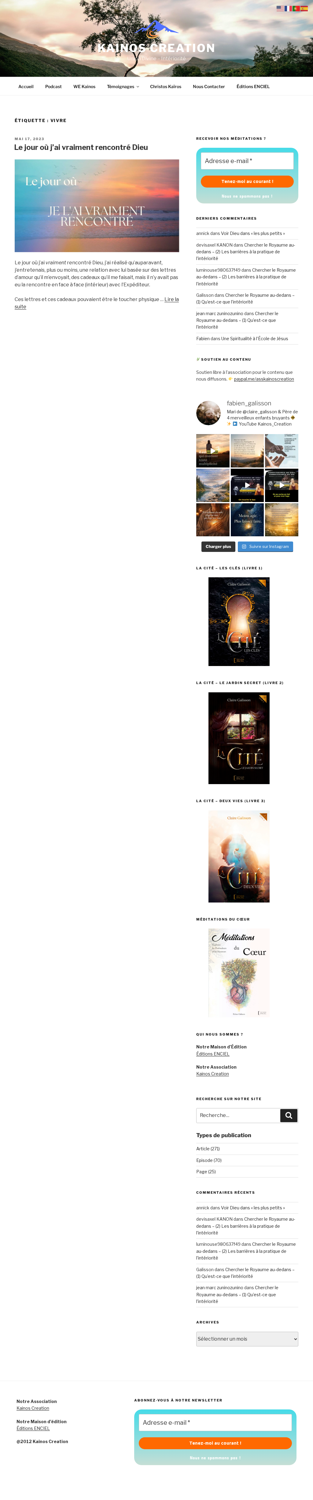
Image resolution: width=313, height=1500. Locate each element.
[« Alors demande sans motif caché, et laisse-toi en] (281, 520)
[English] (281, 8)
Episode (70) (209, 1160)
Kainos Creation (212, 1073)
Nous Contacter (209, 86)
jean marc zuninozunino (219, 313)
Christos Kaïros (165, 86)
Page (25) (206, 1171)
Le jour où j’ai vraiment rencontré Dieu (81, 147)
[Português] (296, 8)
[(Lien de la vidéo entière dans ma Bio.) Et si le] (213, 450)
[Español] (304, 8)
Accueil (26, 86)
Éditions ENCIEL (253, 86)
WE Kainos (84, 86)
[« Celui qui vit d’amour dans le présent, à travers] (281, 450)
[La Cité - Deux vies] (239, 900)
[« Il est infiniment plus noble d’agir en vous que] (213, 520)
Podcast (53, 86)
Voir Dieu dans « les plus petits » (253, 233)
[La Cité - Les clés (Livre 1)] (239, 664)
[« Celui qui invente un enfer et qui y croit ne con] (213, 485)
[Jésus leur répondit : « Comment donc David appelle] (247, 450)
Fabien (203, 338)
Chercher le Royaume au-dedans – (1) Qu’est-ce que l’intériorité (237, 320)
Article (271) (208, 1148)
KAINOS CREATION (156, 48)
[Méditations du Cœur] (239, 1015)
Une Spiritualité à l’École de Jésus (254, 338)
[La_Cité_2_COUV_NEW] (239, 782)
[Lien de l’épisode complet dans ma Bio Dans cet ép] (247, 485)
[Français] (289, 8)
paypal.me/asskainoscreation (264, 379)
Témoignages (120, 86)
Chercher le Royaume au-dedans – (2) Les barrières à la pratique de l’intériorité (245, 251)
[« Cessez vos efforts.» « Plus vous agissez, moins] (247, 520)
